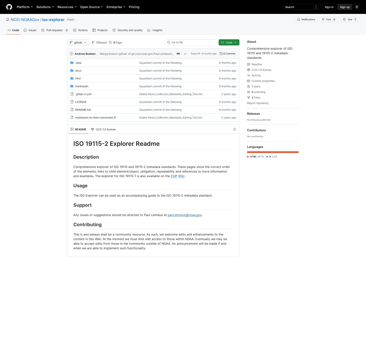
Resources (65, 7)
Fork (330, 19)
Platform (23, 7)
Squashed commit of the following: (160, 62)
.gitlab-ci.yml (83, 94)
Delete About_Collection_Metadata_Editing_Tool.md (170, 94)
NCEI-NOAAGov (25, 19)
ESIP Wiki (177, 176)
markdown (81, 86)
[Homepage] (9, 7)
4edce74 (195, 53)
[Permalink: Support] (70, 205)
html (78, 78)
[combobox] (193, 42)
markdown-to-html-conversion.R (95, 117)
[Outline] (234, 129)
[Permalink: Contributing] (70, 224)
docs (78, 70)
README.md (83, 109)
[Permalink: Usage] (70, 185)
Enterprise (114, 7)
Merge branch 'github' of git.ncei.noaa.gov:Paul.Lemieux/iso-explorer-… (144, 53)
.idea (78, 62)
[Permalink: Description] (70, 157)
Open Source (90, 7)
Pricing (134, 7)
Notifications (308, 19)
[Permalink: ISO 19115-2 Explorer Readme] (70, 143)
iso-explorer (53, 19)
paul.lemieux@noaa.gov (185, 215)
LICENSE (80, 101)
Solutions (43, 7)
